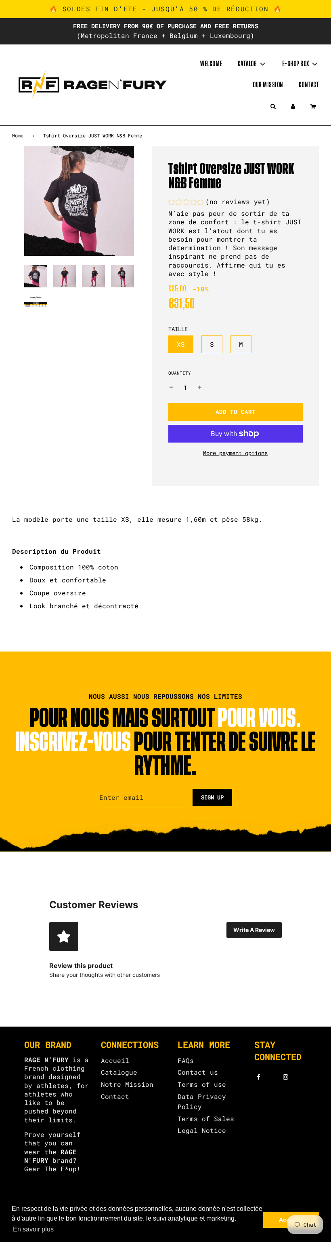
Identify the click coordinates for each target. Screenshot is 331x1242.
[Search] (273, 106)
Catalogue (119, 1072)
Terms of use (202, 1084)
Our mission (268, 85)
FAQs (186, 1060)
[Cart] (314, 106)
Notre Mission (127, 1084)
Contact (309, 85)
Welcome (211, 64)
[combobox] (165, 586)
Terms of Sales (206, 1118)
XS (181, 344)
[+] (200, 387)
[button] (219, 202)
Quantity (179, 373)
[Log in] (293, 106)
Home (17, 135)
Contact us (198, 1072)
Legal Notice (202, 1130)
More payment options (235, 453)
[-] (171, 387)
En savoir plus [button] (33, 1229)
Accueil (115, 1060)
